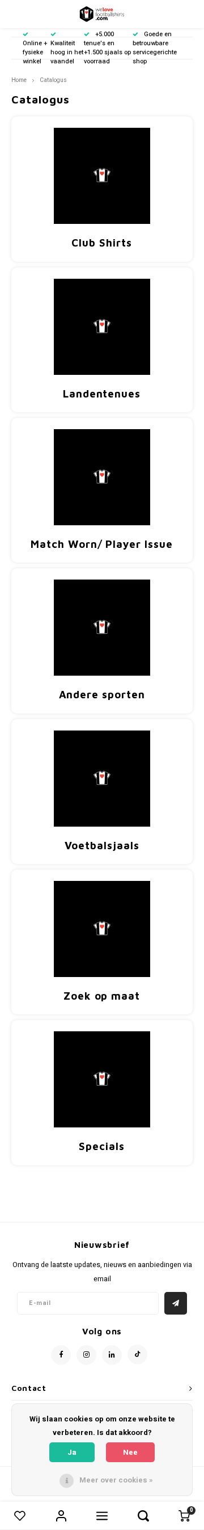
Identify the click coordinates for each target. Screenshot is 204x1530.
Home (19, 80)
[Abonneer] (175, 1303)
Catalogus (53, 80)
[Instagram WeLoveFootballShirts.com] (86, 1355)
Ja (71, 1452)
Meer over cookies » (116, 1480)
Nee (130, 1452)
